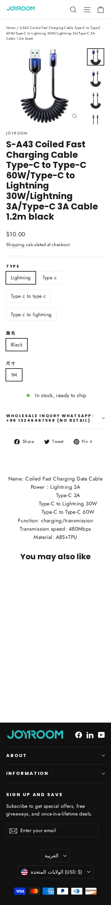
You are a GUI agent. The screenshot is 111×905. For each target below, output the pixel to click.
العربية (51, 855)
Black (17, 344)
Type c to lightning (31, 314)
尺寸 (11, 363)
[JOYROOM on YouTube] (101, 734)
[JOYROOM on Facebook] (78, 734)
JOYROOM (17, 133)
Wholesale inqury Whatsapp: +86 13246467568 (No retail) (50, 418)
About (16, 755)
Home (11, 27)
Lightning (21, 277)
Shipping (15, 244)
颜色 (11, 333)
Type (12, 266)
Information (27, 773)
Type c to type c (28, 296)
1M (14, 374)
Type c (50, 277)
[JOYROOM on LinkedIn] (90, 734)
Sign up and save (34, 794)
